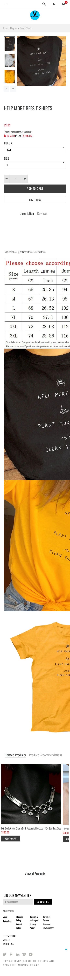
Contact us (7, 921)
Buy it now (35, 200)
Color (8, 143)
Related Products (15, 755)
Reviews (42, 213)
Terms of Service (46, 918)
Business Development (48, 926)
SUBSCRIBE (43, 901)
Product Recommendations (45, 755)
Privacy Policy (33, 926)
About (5, 916)
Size (6, 158)
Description (27, 213)
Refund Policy (19, 926)
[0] (63, 4)
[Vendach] (35, 16)
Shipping (8, 132)
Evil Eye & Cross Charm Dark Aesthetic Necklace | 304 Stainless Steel (31, 828)
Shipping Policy (19, 918)
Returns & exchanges (34, 918)
